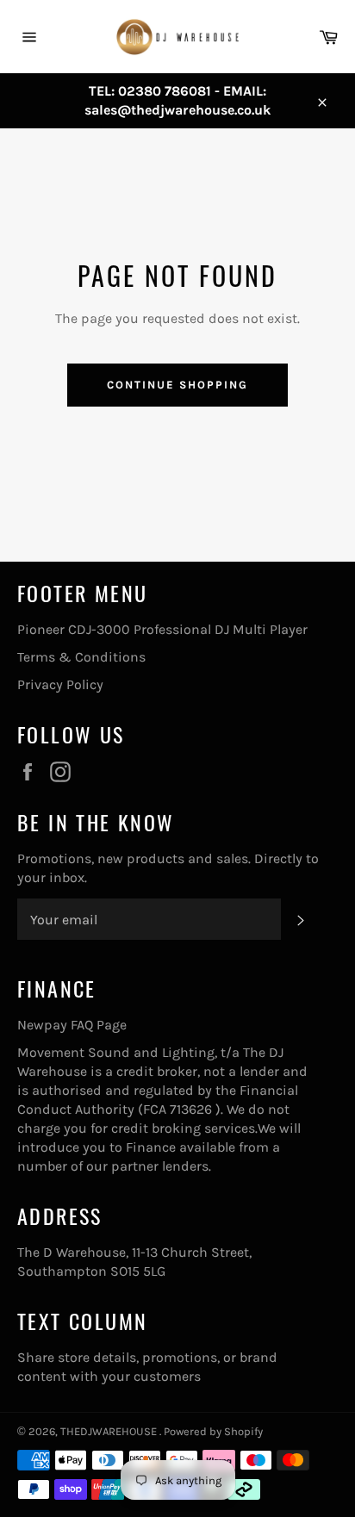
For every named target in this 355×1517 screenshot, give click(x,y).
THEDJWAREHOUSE (109, 1431)
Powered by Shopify (213, 1431)
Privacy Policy (60, 684)
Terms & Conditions (81, 657)
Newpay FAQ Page (72, 1025)
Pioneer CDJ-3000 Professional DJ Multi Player (162, 629)
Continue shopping (177, 384)
